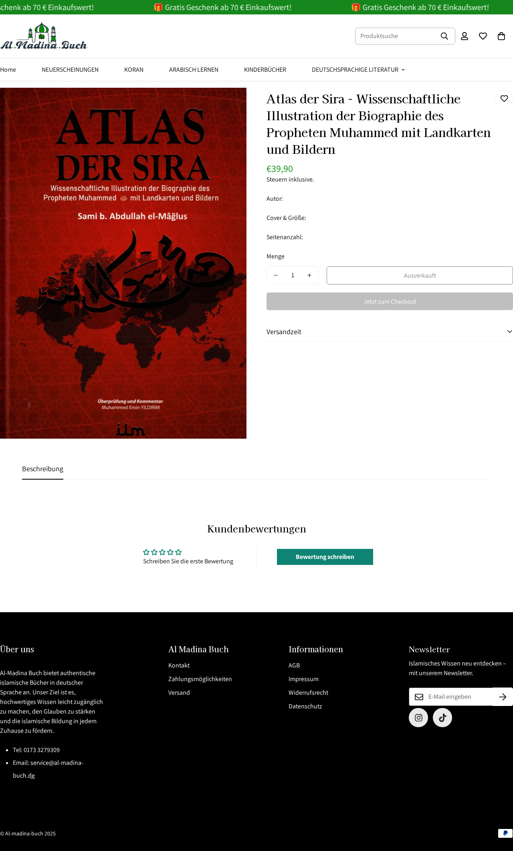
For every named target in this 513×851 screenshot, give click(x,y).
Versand (179, 692)
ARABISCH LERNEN (193, 69)
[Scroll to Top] (497, 807)
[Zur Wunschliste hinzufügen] (504, 99)
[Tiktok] (442, 717)
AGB (294, 665)
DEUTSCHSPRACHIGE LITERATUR (355, 69)
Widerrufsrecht (308, 692)
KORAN (133, 69)
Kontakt (179, 665)
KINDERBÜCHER (265, 69)
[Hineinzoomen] (229, 105)
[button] (501, 36)
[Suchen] (444, 36)
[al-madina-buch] (44, 36)
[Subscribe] (503, 697)
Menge (276, 256)
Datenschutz (305, 706)
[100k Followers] (418, 717)
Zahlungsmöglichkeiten (200, 679)
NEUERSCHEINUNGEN (70, 69)
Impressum (304, 679)
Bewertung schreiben (325, 557)
